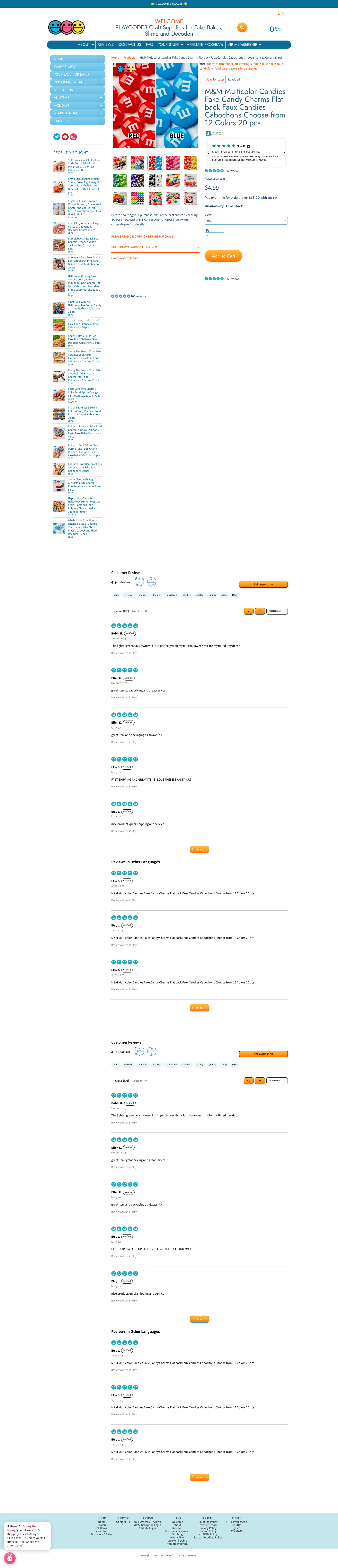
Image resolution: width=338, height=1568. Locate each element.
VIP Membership (177, 1541)
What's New (177, 1537)
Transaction (171, 595)
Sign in (280, 13)
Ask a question (263, 584)
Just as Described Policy (207, 1537)
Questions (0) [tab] (139, 611)
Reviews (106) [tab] (121, 611)
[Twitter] (56, 136)
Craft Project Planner (125, 258)
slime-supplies (247, 68)
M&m (234, 595)
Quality (212, 595)
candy (211, 64)
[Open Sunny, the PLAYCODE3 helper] (10, 1558)
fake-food (214, 68)
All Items (101, 1528)
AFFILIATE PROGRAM (205, 44)
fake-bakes (269, 64)
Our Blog (177, 1534)
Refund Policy (208, 1531)
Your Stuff (102, 1531)
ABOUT (86, 45)
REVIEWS (106, 44)
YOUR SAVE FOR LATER (71, 74)
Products (129, 57)
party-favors (229, 68)
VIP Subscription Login (147, 1525)
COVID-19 (237, 1531)
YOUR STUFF (171, 45)
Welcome (177, 1522)
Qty (207, 230)
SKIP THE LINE (65, 90)
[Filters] (260, 611)
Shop (224, 595)
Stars (116, 595)
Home (115, 57)
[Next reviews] (284, 152)
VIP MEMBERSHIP (244, 45)
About (177, 1525)
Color (208, 214)
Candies (186, 595)
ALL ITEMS (79, 98)
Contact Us (123, 1522)
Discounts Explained (177, 1531)
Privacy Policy (208, 1528)
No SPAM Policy (208, 1534)
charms (220, 64)
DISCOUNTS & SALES (79, 83)
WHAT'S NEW (65, 66)
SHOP (79, 59)
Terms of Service (208, 1525)
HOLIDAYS (79, 106)
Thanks (156, 595)
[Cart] (97, 171)
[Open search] (249, 611)
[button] (246, 153)
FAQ (149, 44)
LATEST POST (79, 121)
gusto (236, 1528)
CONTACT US (129, 44)
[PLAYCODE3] (66, 27)
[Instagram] (73, 136)
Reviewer (128, 595)
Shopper (143, 595)
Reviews (177, 1528)
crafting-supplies (250, 64)
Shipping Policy (208, 1522)
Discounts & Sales (101, 1534)
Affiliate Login (147, 1528)
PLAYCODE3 (169, 1555)
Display (199, 595)
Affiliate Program (177, 1544)
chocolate (232, 64)
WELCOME (169, 21)
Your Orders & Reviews (147, 1522)
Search (101, 1525)
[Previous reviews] (208, 152)
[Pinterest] (65, 136)
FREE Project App (236, 1522)
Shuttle (236, 1525)
